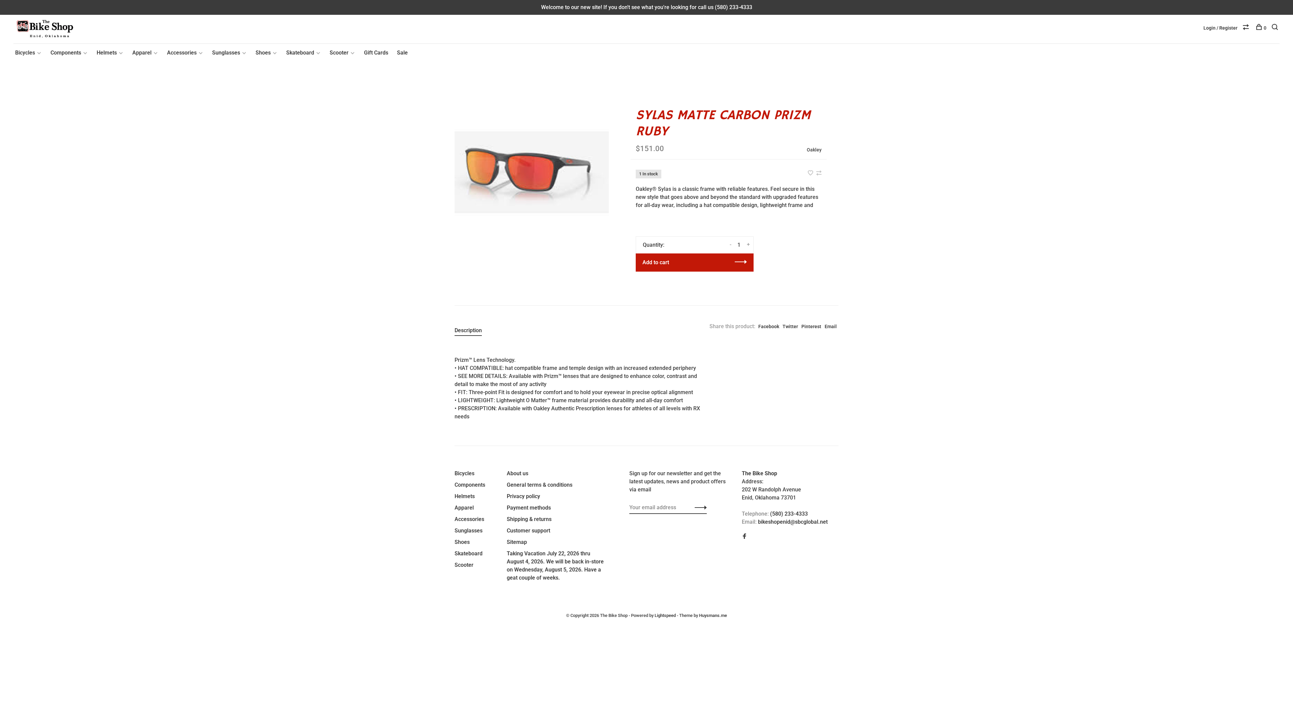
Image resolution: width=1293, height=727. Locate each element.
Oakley (814, 149)
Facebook (768, 326)
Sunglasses (226, 52)
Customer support (528, 530)
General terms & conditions (539, 485)
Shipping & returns (529, 519)
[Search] (1276, 28)
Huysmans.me (713, 615)
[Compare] (1247, 28)
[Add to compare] (819, 173)
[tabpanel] (532, 173)
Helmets (107, 52)
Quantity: (653, 245)
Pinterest (811, 326)
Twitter (790, 326)
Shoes (263, 52)
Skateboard (300, 52)
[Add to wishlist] (811, 173)
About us (517, 473)
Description (468, 330)
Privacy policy (523, 496)
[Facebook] (744, 536)
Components (66, 52)
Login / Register (1220, 28)
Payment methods (529, 508)
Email (831, 326)
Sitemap (517, 542)
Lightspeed (665, 615)
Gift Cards (376, 52)
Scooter (339, 52)
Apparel (142, 52)
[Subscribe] (699, 507)
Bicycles (25, 52)
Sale (402, 52)
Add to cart (655, 262)
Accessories (182, 52)
